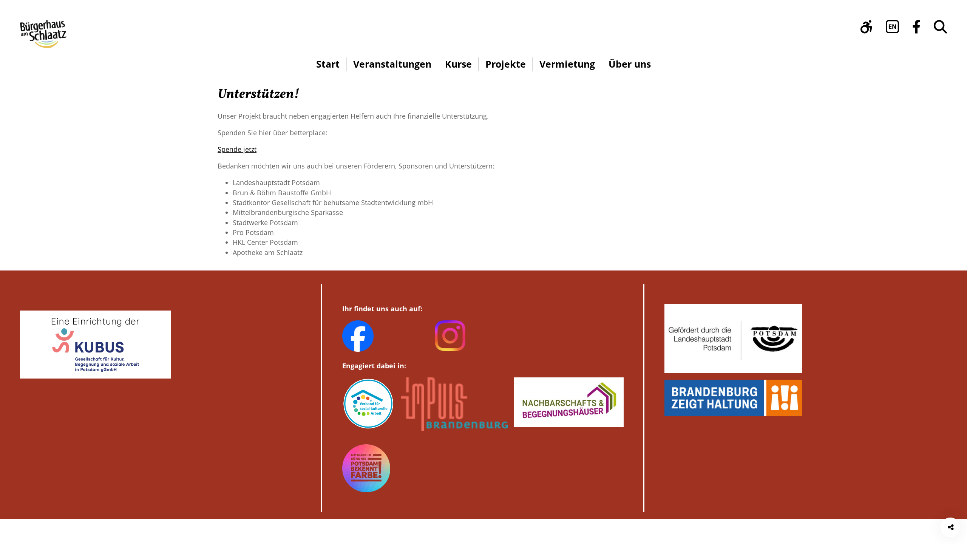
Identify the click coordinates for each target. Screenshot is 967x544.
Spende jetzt (237, 149)
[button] (866, 26)
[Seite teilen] (951, 528)
